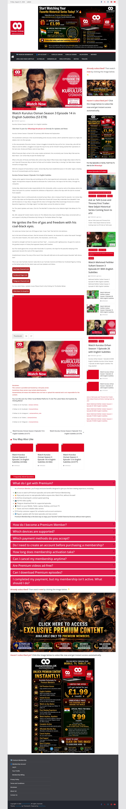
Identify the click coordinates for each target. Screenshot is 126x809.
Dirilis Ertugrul (65, 59)
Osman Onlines (33, 405)
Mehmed (94, 54)
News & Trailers (102, 196)
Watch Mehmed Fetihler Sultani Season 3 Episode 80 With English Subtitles (107, 295)
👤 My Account (41, 54)
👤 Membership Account (18, 764)
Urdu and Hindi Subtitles (25, 59)
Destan (76, 59)
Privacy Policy (14, 779)
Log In (14, 767)
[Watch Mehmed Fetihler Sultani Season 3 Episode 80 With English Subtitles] (93, 296)
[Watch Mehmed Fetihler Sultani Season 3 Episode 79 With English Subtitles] (93, 310)
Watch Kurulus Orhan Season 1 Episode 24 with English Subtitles (107, 386)
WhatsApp (98, 166)
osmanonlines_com (35, 413)
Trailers (84, 59)
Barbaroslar (51, 59)
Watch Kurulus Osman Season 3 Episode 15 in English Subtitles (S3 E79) (66, 432)
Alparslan (40, 59)
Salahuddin (84, 54)
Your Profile (16, 771)
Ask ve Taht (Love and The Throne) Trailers (99, 192)
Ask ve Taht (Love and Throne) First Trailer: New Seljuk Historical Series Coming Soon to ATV (100, 206)
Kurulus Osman (71, 54)
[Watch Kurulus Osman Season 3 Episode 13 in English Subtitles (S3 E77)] (72, 445)
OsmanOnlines (33, 409)
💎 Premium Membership (24, 54)
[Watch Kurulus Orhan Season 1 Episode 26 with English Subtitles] (101, 327)
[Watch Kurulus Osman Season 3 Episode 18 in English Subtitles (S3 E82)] (47, 445)
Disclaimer (13, 787)
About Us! (13, 791)
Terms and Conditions (17, 783)
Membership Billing (18, 775)
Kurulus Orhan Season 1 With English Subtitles (101, 338)
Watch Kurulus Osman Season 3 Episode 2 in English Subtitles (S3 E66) (20, 458)
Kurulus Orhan (57, 54)
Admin (23, 121)
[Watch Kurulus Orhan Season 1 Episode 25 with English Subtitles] (93, 375)
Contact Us (13, 795)
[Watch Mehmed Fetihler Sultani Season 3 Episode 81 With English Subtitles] (101, 239)
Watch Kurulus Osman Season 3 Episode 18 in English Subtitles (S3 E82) (47, 458)
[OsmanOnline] (12, 57)
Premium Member (24, 488)
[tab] (17, 336)
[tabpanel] (47, 359)
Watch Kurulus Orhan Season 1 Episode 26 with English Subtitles (99, 348)
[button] (48, 54)
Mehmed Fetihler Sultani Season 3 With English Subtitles (101, 254)
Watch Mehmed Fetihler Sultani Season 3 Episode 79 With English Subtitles (107, 309)
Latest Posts (92, 196)
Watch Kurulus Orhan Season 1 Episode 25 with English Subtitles (107, 374)
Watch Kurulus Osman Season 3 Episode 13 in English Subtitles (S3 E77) (29, 432)
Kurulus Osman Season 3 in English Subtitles (24, 109)
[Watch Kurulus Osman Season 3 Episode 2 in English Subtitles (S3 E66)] (21, 445)
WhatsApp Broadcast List (37, 129)
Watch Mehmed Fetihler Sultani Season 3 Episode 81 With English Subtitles (101, 267)
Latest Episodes (93, 250)
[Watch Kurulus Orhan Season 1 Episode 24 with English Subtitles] (93, 387)
